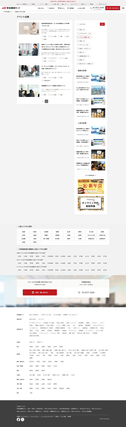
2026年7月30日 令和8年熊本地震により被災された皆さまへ (63, 1)
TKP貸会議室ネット (8, 11)
